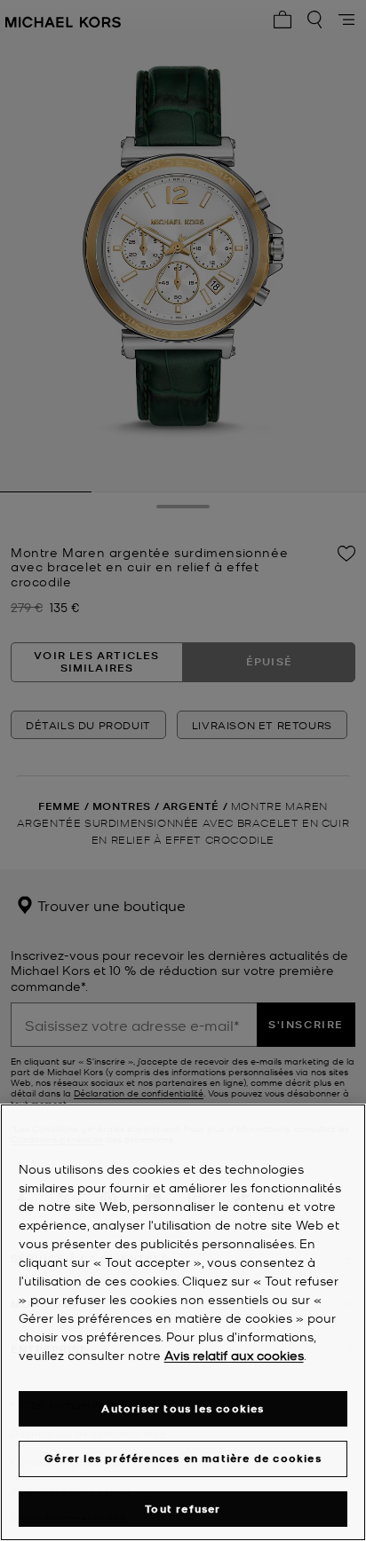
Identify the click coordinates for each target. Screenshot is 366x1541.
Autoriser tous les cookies (182, 1408)
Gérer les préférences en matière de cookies (183, 1458)
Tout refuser (182, 1508)
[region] (183, 1322)
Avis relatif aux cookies (234, 1355)
